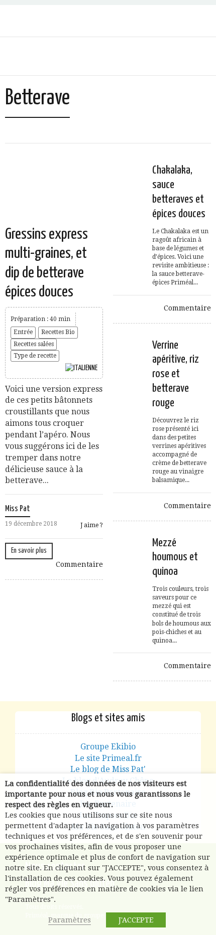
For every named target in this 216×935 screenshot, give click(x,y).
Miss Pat (17, 509)
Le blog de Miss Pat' (108, 769)
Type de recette (35, 355)
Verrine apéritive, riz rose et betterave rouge (175, 374)
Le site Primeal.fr (108, 758)
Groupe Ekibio (108, 746)
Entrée (23, 332)
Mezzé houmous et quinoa (175, 557)
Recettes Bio (58, 332)
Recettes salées (34, 344)
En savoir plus (29, 550)
